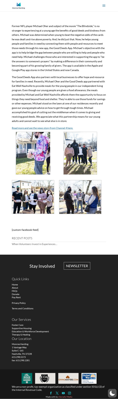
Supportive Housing (22, 328)
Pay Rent (16, 297)
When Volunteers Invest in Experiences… (34, 244)
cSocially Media (65, 397)
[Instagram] (69, 393)
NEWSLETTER (77, 266)
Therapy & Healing (21, 334)
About (15, 287)
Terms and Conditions (22, 308)
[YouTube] (63, 393)
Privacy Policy (19, 303)
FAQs (14, 290)
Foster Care (17, 325)
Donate (15, 294)
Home (15, 284)
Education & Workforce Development (30, 331)
